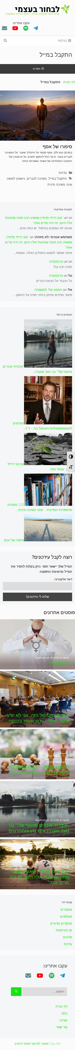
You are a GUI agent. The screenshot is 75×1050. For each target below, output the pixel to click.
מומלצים (66, 916)
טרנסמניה (56, 261)
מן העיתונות (64, 930)
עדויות (63, 172)
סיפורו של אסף (57, 146)
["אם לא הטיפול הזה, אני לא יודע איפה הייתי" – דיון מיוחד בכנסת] (37, 725)
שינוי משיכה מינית (60, 184)
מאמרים (66, 909)
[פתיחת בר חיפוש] (5, 41)
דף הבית (69, 82)
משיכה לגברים (37, 178)
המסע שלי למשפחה (48, 289)
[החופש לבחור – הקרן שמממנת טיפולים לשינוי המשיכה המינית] (37, 776)
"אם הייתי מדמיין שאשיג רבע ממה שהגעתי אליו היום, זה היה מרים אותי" (38, 242)
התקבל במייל (57, 178)
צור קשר (61, 1027)
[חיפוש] (16, 991)
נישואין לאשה (16, 178)
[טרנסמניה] (37, 666)
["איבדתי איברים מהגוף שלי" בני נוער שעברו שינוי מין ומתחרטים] (37, 834)
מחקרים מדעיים (61, 923)
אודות (63, 1020)
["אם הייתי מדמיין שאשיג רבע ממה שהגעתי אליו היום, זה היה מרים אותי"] (37, 886)
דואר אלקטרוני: (63, 579)
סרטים (67, 937)
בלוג (64, 1013)
